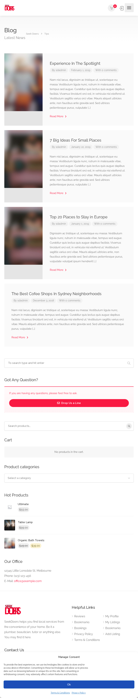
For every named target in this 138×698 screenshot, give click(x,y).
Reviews (79, 616)
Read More (57, 116)
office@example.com (28, 581)
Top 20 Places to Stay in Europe (78, 217)
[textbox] (69, 478)
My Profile (112, 616)
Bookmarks (81, 622)
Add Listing (112, 634)
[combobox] (69, 478)
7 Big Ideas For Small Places (75, 140)
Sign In (121, 8)
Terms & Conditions (60, 693)
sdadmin (61, 70)
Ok (69, 684)
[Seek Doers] (9, 8)
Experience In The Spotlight (75, 63)
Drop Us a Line (71, 403)
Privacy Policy (79, 693)
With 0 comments (106, 70)
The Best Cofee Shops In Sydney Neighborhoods (57, 293)
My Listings (112, 622)
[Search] (129, 426)
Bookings (80, 628)
